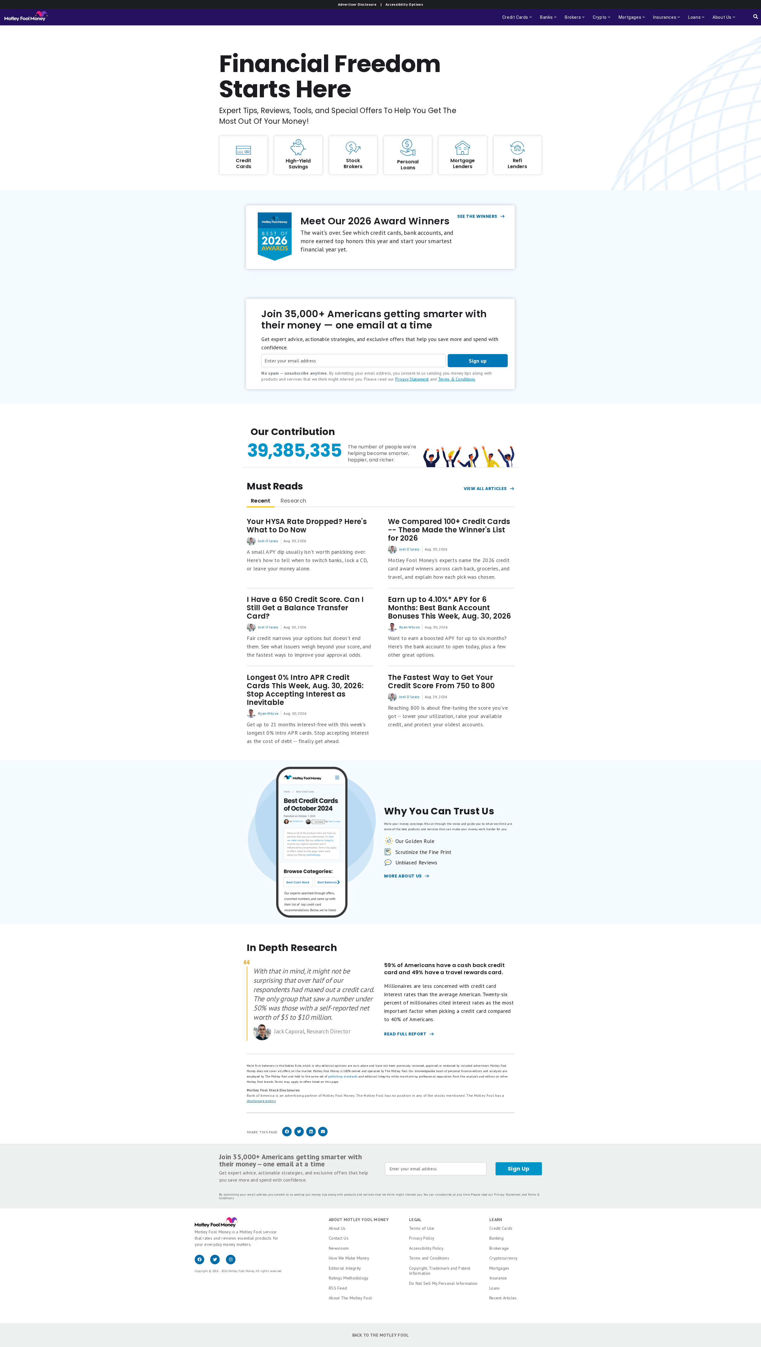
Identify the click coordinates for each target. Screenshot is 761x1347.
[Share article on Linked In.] (311, 1135)
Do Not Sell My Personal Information (443, 1283)
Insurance (498, 1278)
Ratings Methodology (349, 1278)
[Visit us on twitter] (218, 1262)
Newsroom (339, 1248)
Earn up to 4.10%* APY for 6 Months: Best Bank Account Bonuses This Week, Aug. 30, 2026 (449, 607)
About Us (337, 1228)
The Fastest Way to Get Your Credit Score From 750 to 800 (441, 681)
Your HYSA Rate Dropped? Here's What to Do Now (307, 525)
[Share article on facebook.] (287, 1135)
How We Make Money (349, 1258)
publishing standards (343, 1076)
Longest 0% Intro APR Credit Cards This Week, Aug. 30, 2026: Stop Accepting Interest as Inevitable (305, 690)
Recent (261, 500)
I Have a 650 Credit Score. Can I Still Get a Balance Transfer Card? (305, 607)
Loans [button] (693, 20)
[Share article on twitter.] (299, 1135)
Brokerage (499, 1248)
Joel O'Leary (268, 541)
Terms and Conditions (429, 1258)
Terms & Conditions (456, 379)
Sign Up (519, 1168)
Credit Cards (500, 1228)
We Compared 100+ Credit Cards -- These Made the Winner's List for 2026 (449, 529)
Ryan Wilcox (409, 627)
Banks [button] (549, 20)
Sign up (478, 360)
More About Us (403, 876)
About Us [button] (720, 20)
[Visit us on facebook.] (202, 1262)
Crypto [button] (598, 20)
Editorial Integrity (345, 1268)
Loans (494, 1288)
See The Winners (477, 216)
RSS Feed (338, 1288)
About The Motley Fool (350, 1298)
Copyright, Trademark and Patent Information (439, 1270)
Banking (496, 1238)
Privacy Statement (412, 379)
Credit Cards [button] (518, 20)
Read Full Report (405, 1034)
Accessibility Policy (426, 1248)
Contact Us (338, 1238)
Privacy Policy (421, 1238)
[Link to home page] (26, 17)
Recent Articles (503, 1298)
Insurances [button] (663, 20)
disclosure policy (261, 1101)
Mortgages (499, 1268)
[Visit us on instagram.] (233, 1262)
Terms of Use (421, 1228)
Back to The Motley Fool (380, 1335)
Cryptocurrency (503, 1258)
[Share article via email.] (323, 1135)
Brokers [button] (575, 20)
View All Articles (485, 489)
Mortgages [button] (628, 20)
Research (293, 500)
